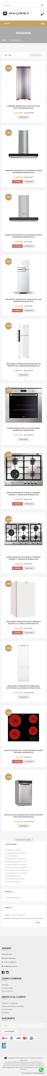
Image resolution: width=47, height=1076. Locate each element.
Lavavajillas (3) (14, 882)
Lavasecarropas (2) (15, 879)
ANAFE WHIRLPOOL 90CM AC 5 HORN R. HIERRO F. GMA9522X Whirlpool (23, 558)
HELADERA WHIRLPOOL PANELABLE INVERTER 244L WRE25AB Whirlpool (23, 687)
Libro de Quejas (7, 1009)
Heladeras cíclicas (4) (17, 864)
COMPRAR (17, 181)
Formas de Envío (7, 991)
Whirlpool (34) (13, 898)
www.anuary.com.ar (13, 1067)
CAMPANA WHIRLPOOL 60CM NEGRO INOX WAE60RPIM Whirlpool (23, 236)
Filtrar (38, 923)
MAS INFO (24, 117)
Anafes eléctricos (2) (16, 853)
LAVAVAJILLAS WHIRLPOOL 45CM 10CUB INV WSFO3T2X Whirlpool (23, 815)
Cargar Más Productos (23, 840)
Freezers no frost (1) (16, 862)
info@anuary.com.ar (10, 966)
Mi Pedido (5, 985)
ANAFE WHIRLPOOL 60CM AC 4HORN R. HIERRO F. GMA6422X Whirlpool (23, 493)
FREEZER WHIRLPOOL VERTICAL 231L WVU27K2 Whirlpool (23, 107)
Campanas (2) (13, 856)
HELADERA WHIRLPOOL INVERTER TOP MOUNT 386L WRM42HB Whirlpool (23, 364)
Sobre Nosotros (7, 954)
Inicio (4, 40)
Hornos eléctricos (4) (17, 873)
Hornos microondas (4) (17, 870)
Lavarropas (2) (13, 876)
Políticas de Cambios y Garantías (13, 1006)
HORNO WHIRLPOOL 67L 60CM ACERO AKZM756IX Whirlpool (23, 429)
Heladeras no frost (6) (17, 867)
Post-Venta (5, 1012)
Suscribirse (9, 1031)
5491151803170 (9, 962)
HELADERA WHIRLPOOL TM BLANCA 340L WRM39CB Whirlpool (23, 300)
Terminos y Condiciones (10, 1003)
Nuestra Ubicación (9, 958)
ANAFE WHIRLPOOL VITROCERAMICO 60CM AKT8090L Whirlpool (23, 751)
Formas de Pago (7, 988)
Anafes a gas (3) (14, 850)
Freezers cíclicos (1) (16, 859)
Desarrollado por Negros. (33, 1073)
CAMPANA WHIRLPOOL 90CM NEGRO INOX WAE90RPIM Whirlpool (23, 171)
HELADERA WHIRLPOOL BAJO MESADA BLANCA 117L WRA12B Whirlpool (23, 622)
